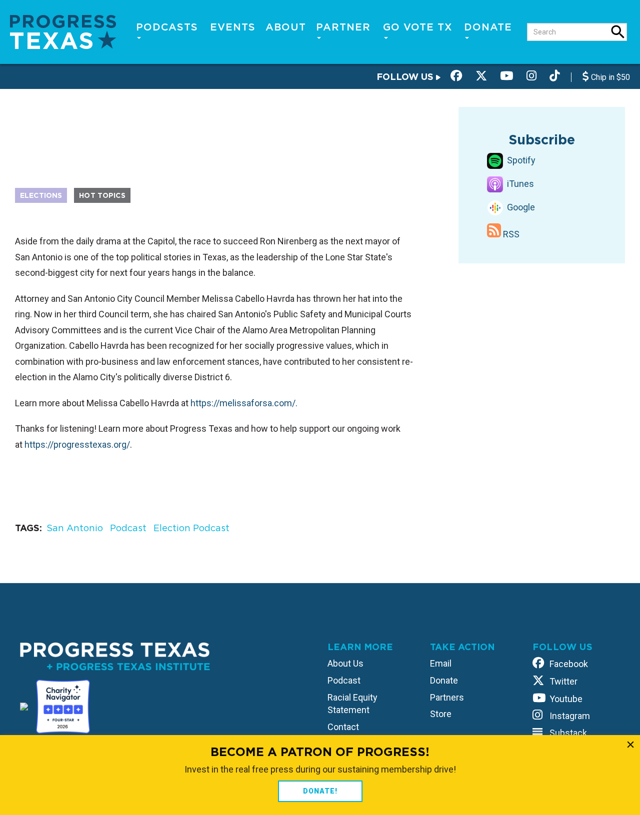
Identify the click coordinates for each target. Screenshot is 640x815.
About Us (346, 663)
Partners (447, 697)
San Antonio (74, 528)
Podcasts (167, 27)
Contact (343, 727)
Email (441, 663)
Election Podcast (192, 528)
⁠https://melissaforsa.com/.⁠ (244, 403)
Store (441, 714)
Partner (343, 27)
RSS (510, 234)
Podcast (128, 528)
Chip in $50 (609, 77)
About (286, 27)
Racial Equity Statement (353, 704)
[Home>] (63, 31)
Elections (41, 195)
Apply (618, 32)
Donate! (320, 791)
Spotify (520, 160)
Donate (488, 27)
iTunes (519, 183)
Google (520, 207)
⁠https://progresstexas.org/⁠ (77, 444)
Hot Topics (102, 195)
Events (233, 27)
